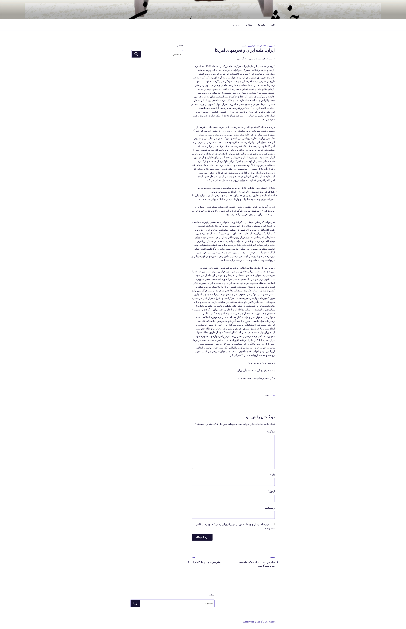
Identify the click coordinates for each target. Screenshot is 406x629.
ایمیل (271, 491)
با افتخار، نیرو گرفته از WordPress (259, 621)
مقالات (249, 24)
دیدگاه (271, 431)
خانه (273, 24)
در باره (236, 24)
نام (272, 474)
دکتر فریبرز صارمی (249, 46)
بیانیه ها (261, 24)
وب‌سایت (270, 507)
